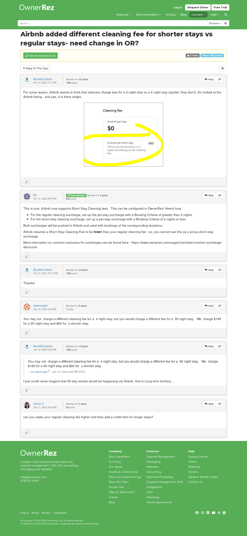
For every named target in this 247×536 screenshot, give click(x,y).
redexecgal (40, 305)
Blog (112, 502)
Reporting (152, 497)
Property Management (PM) (164, 482)
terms (89, 523)
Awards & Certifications (123, 472)
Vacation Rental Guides (203, 477)
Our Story (115, 461)
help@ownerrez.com (33, 477)
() (42, 55)
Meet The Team (119, 482)
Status (24, 512)
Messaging (153, 461)
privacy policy (74, 523)
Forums (193, 472)
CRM (149, 492)
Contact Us (195, 482)
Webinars (194, 466)
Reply (36, 68)
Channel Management (160, 456)
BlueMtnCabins (42, 79)
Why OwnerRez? (119, 456)
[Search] (225, 15)
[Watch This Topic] (223, 68)
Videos (192, 461)
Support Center (198, 456)
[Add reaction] (27, 181)
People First (116, 487)
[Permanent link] (220, 79)
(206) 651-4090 (29, 480)
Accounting (153, 472)
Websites (152, 466)
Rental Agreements (159, 502)
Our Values (115, 466)
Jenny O (38, 403)
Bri (35, 195)
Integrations (154, 487)
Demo (198, 7)
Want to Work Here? (122, 492)
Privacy (46, 512)
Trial (220, 7)
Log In (178, 7)
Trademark (60, 512)
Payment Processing (159, 477)
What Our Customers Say (125, 477)
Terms (35, 512)
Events (113, 497)
